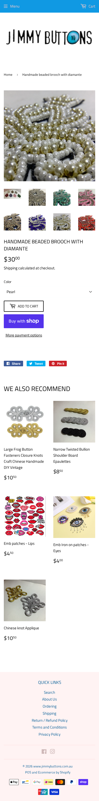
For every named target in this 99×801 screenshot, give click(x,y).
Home (8, 74)
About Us (49, 699)
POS (28, 772)
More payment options (24, 335)
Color (7, 281)
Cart (91, 6)
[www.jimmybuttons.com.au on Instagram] (52, 752)
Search (49, 692)
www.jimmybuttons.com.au (53, 766)
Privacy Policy (49, 734)
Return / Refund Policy (50, 720)
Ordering (50, 706)
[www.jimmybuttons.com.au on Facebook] (44, 752)
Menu (15, 6)
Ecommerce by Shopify (54, 772)
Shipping (11, 268)
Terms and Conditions (49, 727)
